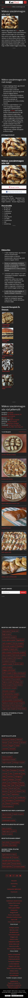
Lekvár (4, 782)
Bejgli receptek (6, 634)
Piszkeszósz (14, 910)
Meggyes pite (14, 937)
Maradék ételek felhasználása (10, 860)
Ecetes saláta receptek (8, 640)
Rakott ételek (17, 685)
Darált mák (17, 773)
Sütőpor (19, 791)
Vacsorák (12, 749)
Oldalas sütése (14, 971)
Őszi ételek (13, 845)
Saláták (17, 746)
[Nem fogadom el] (26, 993)
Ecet (23, 773)
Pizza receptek (16, 679)
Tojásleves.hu (14, 981)
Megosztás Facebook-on (15, 192)
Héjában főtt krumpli (14, 903)
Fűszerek (15, 857)
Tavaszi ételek (15, 842)
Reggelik (11, 746)
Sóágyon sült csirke (14, 966)
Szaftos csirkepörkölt (14, 954)
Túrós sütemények (16, 706)
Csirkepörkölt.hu (14, 989)
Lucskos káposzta (14, 964)
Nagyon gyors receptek (9, 831)
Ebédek (13, 740)
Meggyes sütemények (8, 670)
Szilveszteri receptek (8, 691)
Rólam (14, 886)
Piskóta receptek (20, 676)
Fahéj (3, 776)
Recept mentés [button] (14, 187)
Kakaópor (11, 779)
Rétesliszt (5, 791)
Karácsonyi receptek (19, 652)
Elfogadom (7, 995)
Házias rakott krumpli (14, 922)
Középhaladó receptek (8, 820)
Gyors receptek (6, 828)
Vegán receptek (6, 762)
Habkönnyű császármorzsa (14, 901)
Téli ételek (5, 845)
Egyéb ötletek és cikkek (9, 854)
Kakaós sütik (13, 649)
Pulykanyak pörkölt (14, 959)
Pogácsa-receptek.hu (14, 983)
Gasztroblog (14, 883)
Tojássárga (17, 427)
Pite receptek (6, 679)
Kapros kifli (14, 919)
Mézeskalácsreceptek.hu (14, 985)
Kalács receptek (6, 652)
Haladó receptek (12, 421)
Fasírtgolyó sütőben (14, 961)
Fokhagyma (18, 776)
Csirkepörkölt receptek (9, 637)
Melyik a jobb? (6, 863)
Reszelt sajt (12, 788)
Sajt (11, 791)
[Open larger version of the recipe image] (14, 174)
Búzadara (14, 770)
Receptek (9, 6)
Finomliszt (10, 776)
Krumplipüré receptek (8, 661)
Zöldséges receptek (18, 762)
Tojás (8, 794)
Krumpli (18, 779)
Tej (9, 427)
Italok (10, 742)
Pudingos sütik (18, 682)
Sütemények (17, 700)
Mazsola (21, 782)
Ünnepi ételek (21, 709)
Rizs (19, 788)
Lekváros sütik (18, 664)
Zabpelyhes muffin (14, 941)
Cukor (11, 773)
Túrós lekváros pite (14, 935)
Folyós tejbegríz (14, 905)
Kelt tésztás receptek (13, 414)
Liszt (14, 425)
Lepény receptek (7, 667)
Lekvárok (23, 742)
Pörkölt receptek (7, 685)
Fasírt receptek (6, 643)
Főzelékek (19, 646)
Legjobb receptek (7, 664)
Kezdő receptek (6, 817)
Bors (8, 770)
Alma (3, 770)
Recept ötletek (16, 863)
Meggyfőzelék (14, 912)
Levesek (4, 746)
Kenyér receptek (7, 658)
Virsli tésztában (14, 975)
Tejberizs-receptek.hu (14, 987)
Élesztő (10, 425)
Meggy (4, 785)
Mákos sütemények (19, 673)
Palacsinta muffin (14, 946)
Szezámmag (5, 427)
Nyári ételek (5, 842)
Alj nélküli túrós (14, 932)
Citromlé (4, 773)
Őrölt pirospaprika (7, 806)
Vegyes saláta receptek (9, 709)
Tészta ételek (6, 706)
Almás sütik (15, 631)
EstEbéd (4, 6)
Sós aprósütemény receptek (10, 694)
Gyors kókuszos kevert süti (10, 503)
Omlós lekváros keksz (9, 455)
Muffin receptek (7, 673)
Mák (17, 425)
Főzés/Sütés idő (6, 857)
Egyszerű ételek (6, 814)
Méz (13, 785)
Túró (11, 797)
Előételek (19, 740)
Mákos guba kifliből (14, 908)
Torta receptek (19, 703)
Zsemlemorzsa (19, 800)
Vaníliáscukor (21, 797)
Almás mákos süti (14, 944)
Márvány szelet (14, 930)
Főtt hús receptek (18, 643)
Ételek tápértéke (7, 866)
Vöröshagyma (10, 800)
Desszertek (5, 740)
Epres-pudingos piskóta (14, 949)
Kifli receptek (17, 658)
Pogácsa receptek (7, 682)
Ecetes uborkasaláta (14, 915)
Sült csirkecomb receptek (9, 697)
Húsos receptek (6, 756)
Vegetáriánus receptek (12, 423)
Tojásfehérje (15, 794)
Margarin (14, 782)
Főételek (4, 742)
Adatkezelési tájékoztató (14, 889)
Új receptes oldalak (19, 866)
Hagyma (4, 779)
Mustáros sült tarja (14, 957)
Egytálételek (20, 640)
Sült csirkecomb (14, 973)
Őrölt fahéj (15, 803)
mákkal (12, 110)
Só (19, 425)
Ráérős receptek (14, 420)
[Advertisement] (14, 63)
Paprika (22, 785)
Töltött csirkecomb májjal (14, 968)
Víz (3, 800)
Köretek (16, 742)
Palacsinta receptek (8, 676)
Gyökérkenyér (6, 528)
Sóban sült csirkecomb (9, 577)
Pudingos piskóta (14, 927)
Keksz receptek (6, 655)
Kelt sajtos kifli (6, 552)
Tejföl (12, 427)
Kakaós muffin (14, 939)
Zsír (22, 427)
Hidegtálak (5, 649)
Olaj (17, 785)
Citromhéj (21, 770)
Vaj (15, 797)
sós (18, 30)
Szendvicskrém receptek (9, 688)
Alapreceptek (6, 631)
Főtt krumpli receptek (8, 646)
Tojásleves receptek (8, 703)
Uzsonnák (10, 418)
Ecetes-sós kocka (7, 479)
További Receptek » (22, 431)
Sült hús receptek (7, 700)
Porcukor (5, 788)
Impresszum (14, 892)
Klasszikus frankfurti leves (14, 917)
